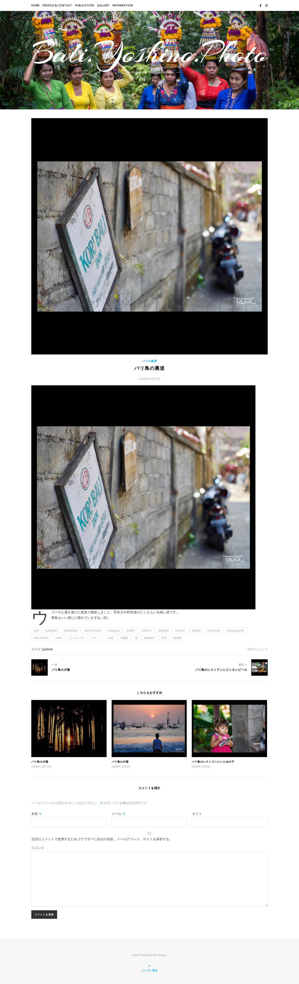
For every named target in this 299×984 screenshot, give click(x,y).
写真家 (124, 638)
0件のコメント (258, 649)
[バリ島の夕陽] (39, 667)
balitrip (196, 630)
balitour (180, 630)
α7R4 (58, 638)
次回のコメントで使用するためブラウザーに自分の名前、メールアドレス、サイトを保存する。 (101, 839)
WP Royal (159, 955)
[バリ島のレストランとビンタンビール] (259, 667)
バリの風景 (149, 361)
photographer (235, 630)
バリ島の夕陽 (39, 761)
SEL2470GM (41, 638)
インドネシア (76, 638)
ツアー (95, 638)
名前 (36, 813)
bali (36, 630)
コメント (37, 847)
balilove (146, 630)
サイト (197, 813)
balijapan (114, 630)
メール (119, 813)
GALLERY (103, 5)
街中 (164, 638)
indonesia (214, 630)
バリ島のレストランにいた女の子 (213, 761)
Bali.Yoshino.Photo (149, 53)
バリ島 (109, 638)
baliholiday (71, 630)
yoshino (47, 649)
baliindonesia (92, 630)
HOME (35, 5)
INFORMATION (123, 5)
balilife (131, 630)
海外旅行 (149, 638)
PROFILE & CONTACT (57, 5)
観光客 (177, 638)
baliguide (51, 630)
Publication (84, 5)
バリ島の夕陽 (120, 761)
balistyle (163, 630)
